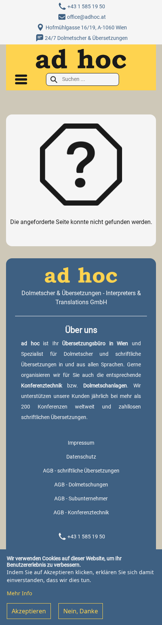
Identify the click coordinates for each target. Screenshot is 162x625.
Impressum (81, 443)
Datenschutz (81, 457)
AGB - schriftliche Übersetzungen (81, 471)
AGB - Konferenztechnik (81, 512)
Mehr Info (19, 593)
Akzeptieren (29, 611)
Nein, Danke (80, 611)
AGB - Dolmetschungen (81, 485)
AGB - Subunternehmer (81, 498)
